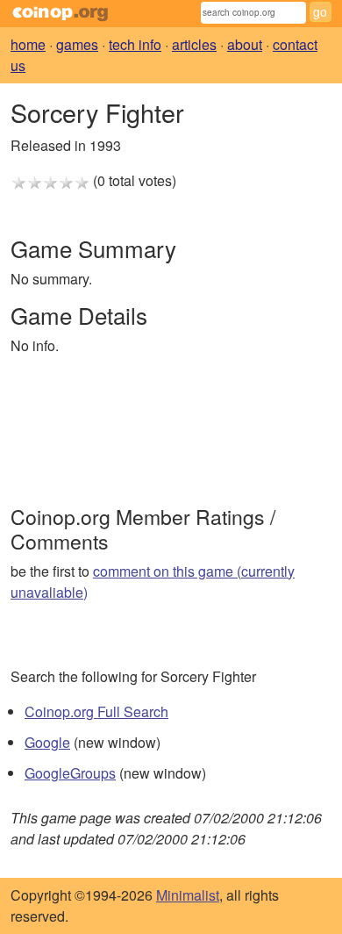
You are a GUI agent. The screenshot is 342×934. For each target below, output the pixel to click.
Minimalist (187, 895)
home (28, 44)
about (244, 44)
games (77, 44)
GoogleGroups (70, 773)
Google (47, 742)
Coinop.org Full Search (96, 711)
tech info (135, 44)
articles (194, 44)
